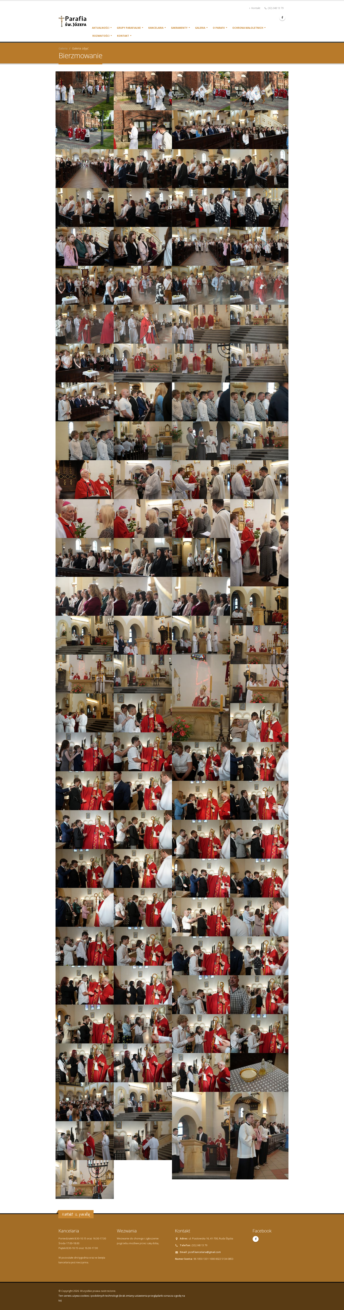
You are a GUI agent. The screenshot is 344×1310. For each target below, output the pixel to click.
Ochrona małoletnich (247, 28)
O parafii (219, 28)
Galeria (200, 28)
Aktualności (100, 28)
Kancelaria (155, 28)
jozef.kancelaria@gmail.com (204, 1252)
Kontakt (255, 8)
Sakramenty (179, 28)
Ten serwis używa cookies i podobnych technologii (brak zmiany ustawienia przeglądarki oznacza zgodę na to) (122, 1298)
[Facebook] (282, 18)
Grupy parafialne (129, 28)
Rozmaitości (100, 35)
